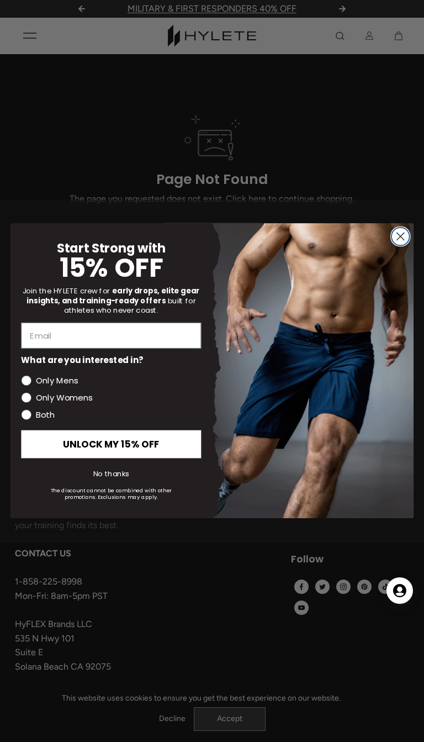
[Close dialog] (400, 237)
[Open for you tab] (399, 590)
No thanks (111, 474)
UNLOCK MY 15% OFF (111, 444)
